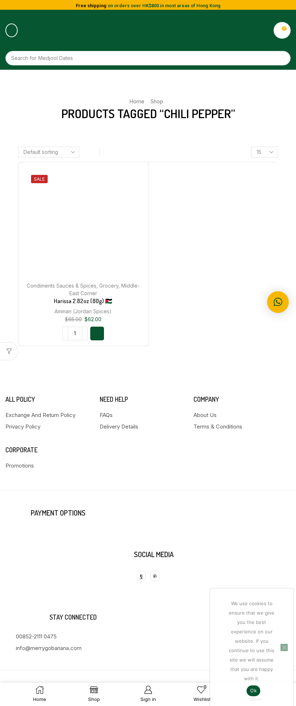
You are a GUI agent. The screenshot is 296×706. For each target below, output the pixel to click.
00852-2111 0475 (36, 636)
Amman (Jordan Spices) (83, 311)
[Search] (281, 58)
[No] (284, 647)
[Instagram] (155, 576)
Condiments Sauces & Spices (61, 286)
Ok (253, 690)
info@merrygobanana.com (49, 648)
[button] (11, 30)
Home (136, 101)
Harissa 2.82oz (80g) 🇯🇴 (83, 301)
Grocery (108, 286)
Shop (157, 101)
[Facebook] (141, 576)
